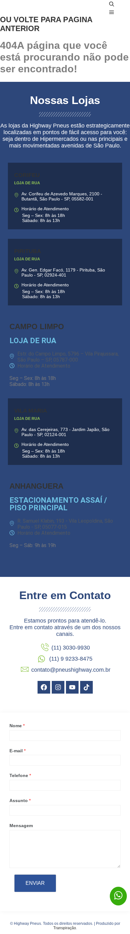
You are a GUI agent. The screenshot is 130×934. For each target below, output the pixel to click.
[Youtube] (72, 687)
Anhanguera (36, 486)
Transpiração (64, 928)
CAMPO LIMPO (36, 326)
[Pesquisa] (111, 4)
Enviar (35, 883)
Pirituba (27, 251)
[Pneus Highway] (44, 8)
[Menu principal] (111, 12)
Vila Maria (30, 411)
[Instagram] (58, 687)
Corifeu (27, 175)
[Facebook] (44, 687)
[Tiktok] (86, 687)
